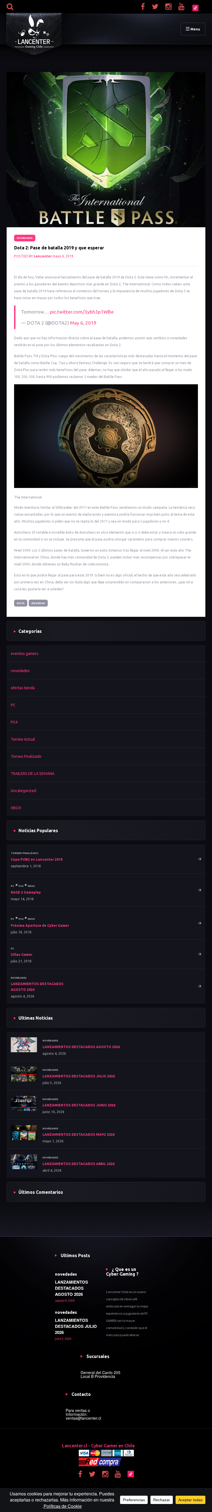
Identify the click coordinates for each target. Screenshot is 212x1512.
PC (13, 705)
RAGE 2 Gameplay (26, 892)
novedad (38, 603)
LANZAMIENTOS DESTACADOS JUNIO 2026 (79, 1105)
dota (21, 603)
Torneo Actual (23, 739)
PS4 (14, 722)
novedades (25, 238)
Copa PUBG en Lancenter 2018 (36, 859)
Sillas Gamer (21, 954)
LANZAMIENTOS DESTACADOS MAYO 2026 (79, 1134)
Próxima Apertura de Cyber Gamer (40, 925)
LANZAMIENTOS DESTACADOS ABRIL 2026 (79, 1164)
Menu (195, 29)
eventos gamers (24, 653)
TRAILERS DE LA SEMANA (32, 773)
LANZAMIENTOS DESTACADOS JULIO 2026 (79, 1076)
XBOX (16, 808)
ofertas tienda (23, 688)
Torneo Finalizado (26, 756)
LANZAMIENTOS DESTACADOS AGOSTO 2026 (37, 986)
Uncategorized (23, 790)
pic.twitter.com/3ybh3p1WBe (82, 311)
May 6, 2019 (83, 322)
